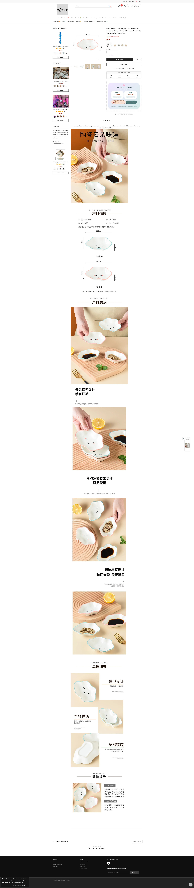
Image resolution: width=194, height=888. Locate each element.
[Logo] (62, 9)
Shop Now (131, 102)
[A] (55, 169)
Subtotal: (108, 55)
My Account (136, 6)
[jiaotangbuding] (63, 86)
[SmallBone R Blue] (55, 53)
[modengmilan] (58, 86)
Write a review (137, 841)
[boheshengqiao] (55, 86)
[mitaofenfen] (60, 86)
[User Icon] (132, 6)
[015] (55, 116)
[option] (87, 44)
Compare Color (99, 59)
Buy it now (123, 64)
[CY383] (58, 116)
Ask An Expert (129, 114)
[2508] (60, 116)
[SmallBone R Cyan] (63, 53)
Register (139, 5)
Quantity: (108, 49)
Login (135, 5)
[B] (58, 169)
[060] (63, 116)
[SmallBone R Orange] (60, 53)
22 (66, 53)
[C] (60, 169)
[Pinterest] (108, 863)
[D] (63, 169)
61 (66, 116)
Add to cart (60, 57)
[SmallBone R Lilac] (58, 53)
